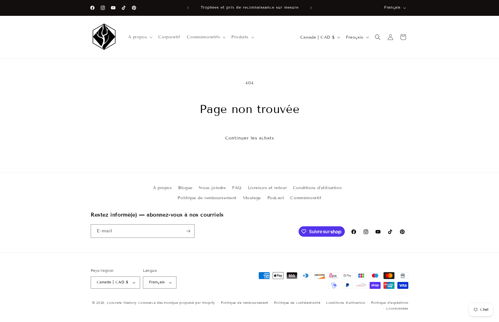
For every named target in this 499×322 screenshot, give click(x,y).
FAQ (237, 187)
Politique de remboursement (207, 197)
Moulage (252, 197)
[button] (140, 37)
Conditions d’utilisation (345, 303)
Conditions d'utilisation (317, 187)
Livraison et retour (267, 187)
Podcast (275, 197)
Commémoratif (305, 197)
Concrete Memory (122, 303)
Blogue (185, 187)
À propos (162, 187)
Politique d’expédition (389, 303)
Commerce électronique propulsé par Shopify (176, 303)
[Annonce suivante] (311, 7)
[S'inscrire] (188, 231)
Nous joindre (212, 187)
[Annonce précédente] (188, 7)
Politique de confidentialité (297, 303)
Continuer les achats (249, 138)
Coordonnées (397, 308)
